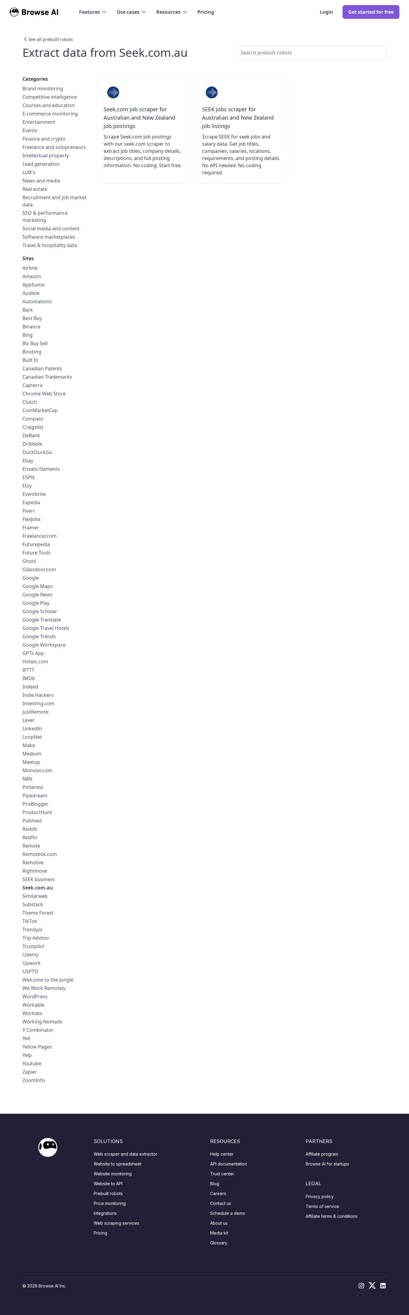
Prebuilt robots (108, 1193)
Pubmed (32, 820)
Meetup (31, 762)
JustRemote (35, 711)
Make (28, 745)
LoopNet (32, 737)
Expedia (31, 502)
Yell (26, 1038)
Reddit (29, 829)
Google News (37, 594)
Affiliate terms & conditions (332, 1216)
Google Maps (37, 586)
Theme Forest (38, 912)
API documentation (228, 1163)
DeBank (31, 435)
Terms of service (322, 1206)
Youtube (31, 1063)
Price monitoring (110, 1203)
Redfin (29, 837)
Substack (32, 904)
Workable (33, 1005)
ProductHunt (37, 812)
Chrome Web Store (44, 393)
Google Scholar (39, 611)
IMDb (28, 678)
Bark (27, 310)
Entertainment (38, 122)
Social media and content (51, 228)
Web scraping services (116, 1223)
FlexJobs (31, 519)
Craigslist (32, 427)
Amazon (31, 276)
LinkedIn (32, 728)
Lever (28, 720)
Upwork (31, 963)
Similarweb (35, 896)
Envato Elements (41, 469)
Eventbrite (34, 494)
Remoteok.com (39, 854)
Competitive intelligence (49, 97)
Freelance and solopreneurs (54, 147)
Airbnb (30, 268)
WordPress (35, 996)
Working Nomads (42, 1021)
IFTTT (28, 670)
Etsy (27, 485)
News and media (41, 180)
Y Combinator (38, 1030)
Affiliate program (322, 1153)
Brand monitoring (42, 88)
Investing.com (38, 703)
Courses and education (48, 105)
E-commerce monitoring (50, 113)
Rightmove (34, 871)
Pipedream (34, 795)
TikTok (29, 921)
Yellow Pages (37, 1046)
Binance (31, 326)
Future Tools (36, 552)
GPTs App (33, 653)
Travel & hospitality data (49, 245)
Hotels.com (35, 661)
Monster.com (37, 770)
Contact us (220, 1203)
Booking (31, 351)
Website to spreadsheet (117, 1163)
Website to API (108, 1183)
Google (30, 578)
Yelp (27, 1055)
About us (219, 1223)
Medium (31, 753)
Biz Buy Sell (35, 343)
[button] (93, 12)
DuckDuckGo (37, 452)
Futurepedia (36, 544)
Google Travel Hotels (45, 628)
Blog (214, 1183)
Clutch (29, 402)
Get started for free (371, 12)
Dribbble (32, 444)
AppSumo (33, 284)
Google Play (35, 603)
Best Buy (32, 318)
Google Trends (39, 636)
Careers (218, 1193)
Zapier (29, 1072)
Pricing (205, 12)
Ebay (27, 460)
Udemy (30, 954)
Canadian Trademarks (47, 377)
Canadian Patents (42, 368)
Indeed (30, 686)
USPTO (30, 971)
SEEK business (38, 879)
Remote (31, 845)
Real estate (34, 189)
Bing (27, 335)
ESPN (28, 477)
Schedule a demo (227, 1213)
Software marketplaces (48, 237)
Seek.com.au (37, 887)
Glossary (218, 1242)
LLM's (28, 172)
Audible (31, 293)
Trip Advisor (35, 938)
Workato (32, 1013)
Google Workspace (44, 644)
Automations (37, 301)
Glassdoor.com (39, 569)
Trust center (222, 1173)
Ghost (29, 561)
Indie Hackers (38, 695)
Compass (32, 418)
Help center (222, 1153)
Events (29, 130)
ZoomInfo (33, 1080)
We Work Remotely (44, 988)
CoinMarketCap (40, 410)
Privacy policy (320, 1196)
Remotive (33, 862)
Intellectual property (45, 155)
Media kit (219, 1232)
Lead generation (41, 164)
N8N (27, 778)
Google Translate (41, 619)
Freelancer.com (39, 536)
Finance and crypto (44, 138)
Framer (30, 527)
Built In (30, 360)
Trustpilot (33, 946)
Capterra (32, 385)
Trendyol (32, 929)
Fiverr (28, 511)
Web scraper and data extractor (125, 1153)
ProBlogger (35, 804)
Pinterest (32, 787)
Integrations (105, 1213)
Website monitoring (113, 1173)
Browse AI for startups (327, 1163)
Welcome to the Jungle (47, 979)
